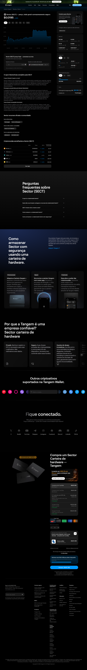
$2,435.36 (35, 151)
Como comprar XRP (53, 648)
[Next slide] (81, 354)
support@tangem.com (10, 589)
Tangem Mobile (38, 613)
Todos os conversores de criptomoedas (53, 619)
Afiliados (71, 595)
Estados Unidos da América (69, 551)
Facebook (52, 434)
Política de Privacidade (19, 598)
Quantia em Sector (10, 61)
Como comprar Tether (52, 652)
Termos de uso (63, 587)
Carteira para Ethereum (53, 592)
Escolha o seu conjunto (58, 478)
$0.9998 (35, 155)
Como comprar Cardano (52, 644)
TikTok (76, 434)
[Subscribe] (22, 594)
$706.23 (35, 162)
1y (23, 22)
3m (16, 22)
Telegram (35, 434)
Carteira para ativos (53, 605)
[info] (67, 41)
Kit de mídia (72, 607)
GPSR (60, 592)
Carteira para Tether (53, 602)
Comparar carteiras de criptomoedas (39, 596)
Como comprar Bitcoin (52, 631)
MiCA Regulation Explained (38, 605)
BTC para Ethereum (52, 615)
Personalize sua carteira (75, 597)
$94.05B (49, 162)
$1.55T (49, 148)
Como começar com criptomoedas (39, 588)
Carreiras (71, 613)
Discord (60, 434)
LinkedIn (68, 434)
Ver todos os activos (53, 656)
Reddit (19, 434)
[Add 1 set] (58, 527)
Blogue (71, 599)
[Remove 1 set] (51, 527)
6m (20, 22)
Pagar (39, 5)
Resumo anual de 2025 (74, 611)
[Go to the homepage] (8, 5)
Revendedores (72, 593)
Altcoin (61, 600)
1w (64, 57)
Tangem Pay (37, 611)
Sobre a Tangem (73, 587)
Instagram (43, 434)
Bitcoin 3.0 (62, 598)
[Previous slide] (5, 354)
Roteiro (71, 605)
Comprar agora (56, 1)
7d (9, 22)
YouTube (26, 434)
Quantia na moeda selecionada (35, 61)
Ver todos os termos (62, 605)
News (70, 601)
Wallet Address (63, 602)
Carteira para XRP (53, 599)
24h (5, 22)
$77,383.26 (34, 148)
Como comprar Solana (52, 640)
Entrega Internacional (74, 591)
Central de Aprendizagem (75, 603)
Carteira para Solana (53, 595)
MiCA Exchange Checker (40, 602)
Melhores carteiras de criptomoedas (39, 593)
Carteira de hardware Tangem (39, 618)
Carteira (30, 5)
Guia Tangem (72, 609)
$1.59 (36, 158)
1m (13, 22)
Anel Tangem (37, 615)
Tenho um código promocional (72, 548)
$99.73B (49, 158)
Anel (35, 5)
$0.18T (49, 155)
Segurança (72, 589)
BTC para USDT (53, 612)
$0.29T (49, 152)
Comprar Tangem (77, 5)
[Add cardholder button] (75, 533)
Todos (28, 22)
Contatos (71, 615)
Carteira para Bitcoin (53, 589)
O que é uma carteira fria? (40, 590)
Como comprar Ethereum (52, 635)
